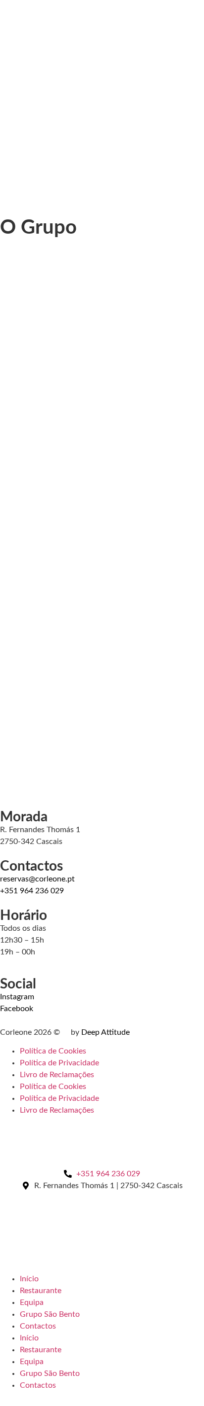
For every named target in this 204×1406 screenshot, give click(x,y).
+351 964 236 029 (32, 891)
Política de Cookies (53, 1051)
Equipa (32, 1302)
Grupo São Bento (50, 1314)
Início (29, 1279)
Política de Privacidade (59, 1063)
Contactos (38, 1326)
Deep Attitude (105, 1032)
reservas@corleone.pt (37, 879)
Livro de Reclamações (57, 1075)
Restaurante (40, 1291)
